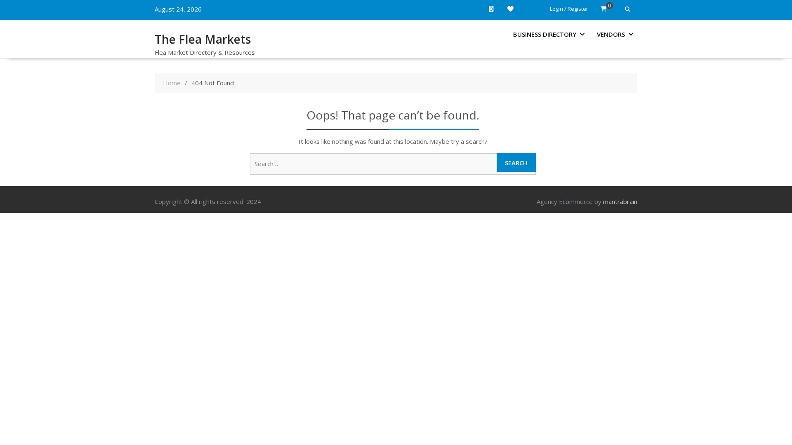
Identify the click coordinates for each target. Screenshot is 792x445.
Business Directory (544, 34)
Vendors (611, 34)
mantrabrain (620, 201)
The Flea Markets (203, 39)
